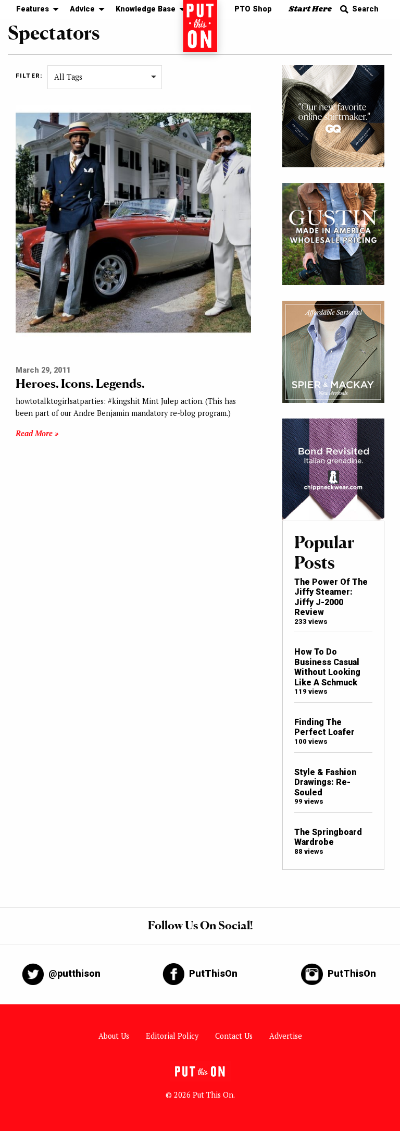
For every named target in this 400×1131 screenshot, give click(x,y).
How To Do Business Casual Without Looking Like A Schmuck (327, 667)
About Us (113, 1036)
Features (32, 9)
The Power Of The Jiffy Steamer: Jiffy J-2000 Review (331, 597)
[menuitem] (34, 9)
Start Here (310, 9)
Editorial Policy (172, 1036)
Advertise (285, 1036)
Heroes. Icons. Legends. (80, 383)
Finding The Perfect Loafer (324, 727)
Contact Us (234, 1036)
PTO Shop (253, 9)
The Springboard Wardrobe (328, 837)
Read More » (37, 433)
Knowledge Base (146, 9)
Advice (82, 9)
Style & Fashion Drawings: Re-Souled (325, 782)
